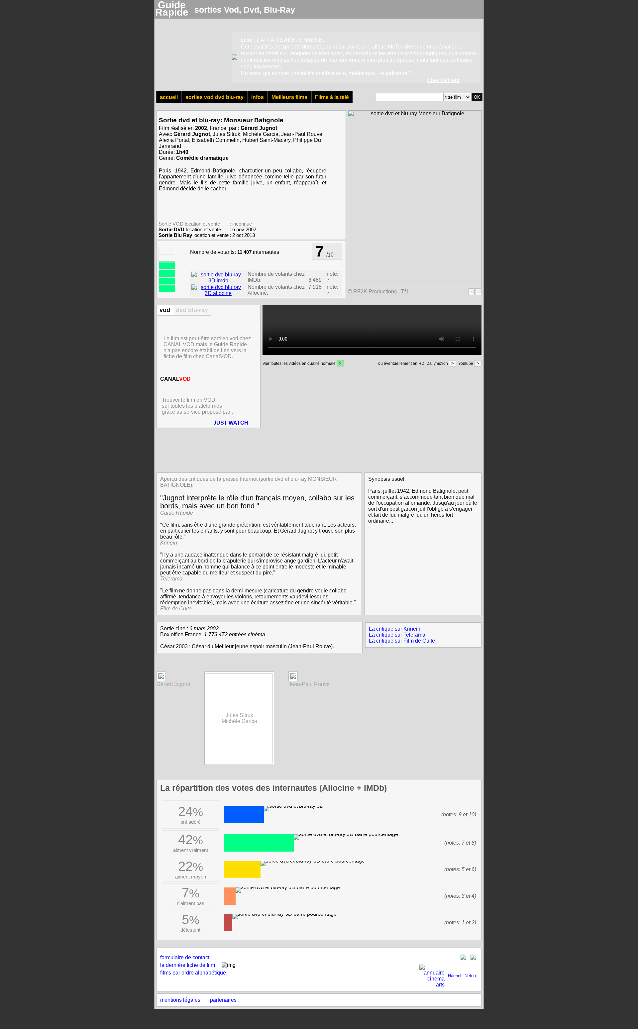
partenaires (223, 1000)
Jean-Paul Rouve (301, 134)
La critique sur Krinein (394, 629)
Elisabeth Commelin (216, 140)
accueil (169, 97)
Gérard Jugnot (259, 128)
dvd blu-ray (192, 310)
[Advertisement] (317, 449)
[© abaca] (161, 677)
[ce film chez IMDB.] (218, 280)
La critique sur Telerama (397, 635)
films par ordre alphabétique (193, 973)
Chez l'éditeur (443, 80)
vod (165, 310)
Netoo (470, 975)
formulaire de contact (184, 957)
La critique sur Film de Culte (402, 641)
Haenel (454, 975)
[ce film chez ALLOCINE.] (218, 293)
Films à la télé (332, 97)
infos (257, 97)
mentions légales (180, 1000)
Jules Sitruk (226, 134)
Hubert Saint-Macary (266, 140)
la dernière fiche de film (187, 965)
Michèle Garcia (260, 134)
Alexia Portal (174, 140)
